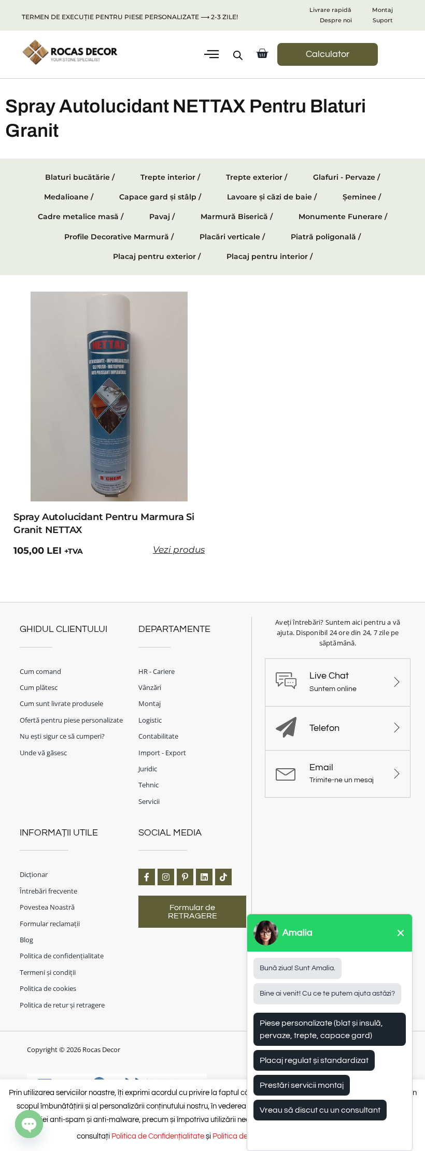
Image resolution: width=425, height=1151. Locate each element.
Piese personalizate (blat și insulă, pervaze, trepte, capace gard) (321, 1029)
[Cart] (262, 54)
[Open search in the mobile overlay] (234, 55)
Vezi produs (179, 549)
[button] (211, 54)
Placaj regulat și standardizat (314, 1060)
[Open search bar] (238, 55)
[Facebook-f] (146, 877)
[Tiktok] (223, 877)
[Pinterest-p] (185, 877)
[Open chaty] (29, 1124)
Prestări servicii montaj (302, 1085)
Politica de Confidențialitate (157, 1136)
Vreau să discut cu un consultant (320, 1110)
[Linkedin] (204, 877)
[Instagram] (166, 877)
